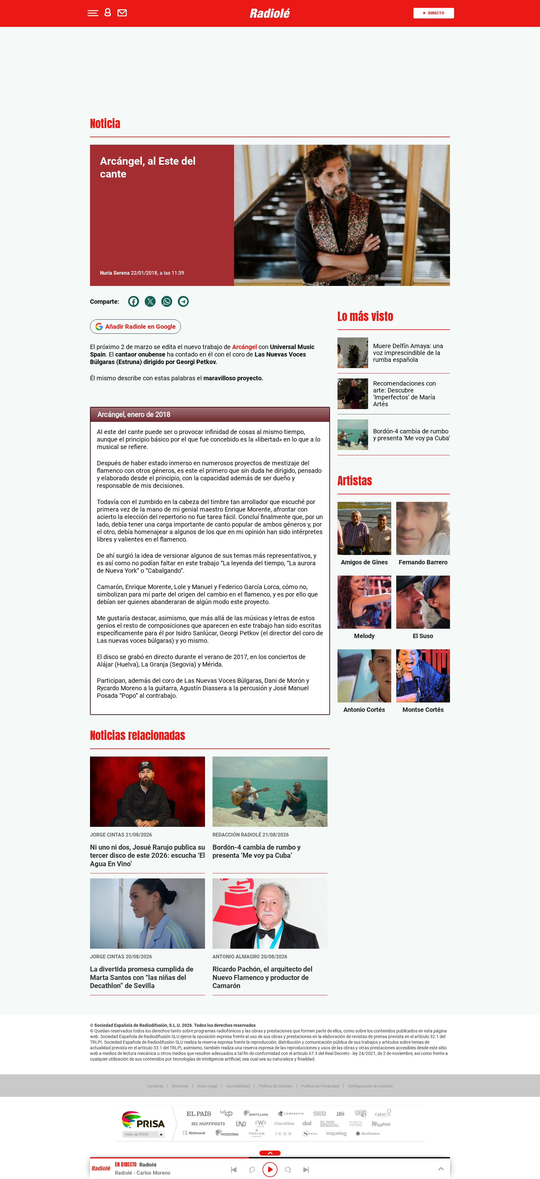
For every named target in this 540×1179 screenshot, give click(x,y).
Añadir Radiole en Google (140, 326)
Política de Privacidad (320, 1086)
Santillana (257, 1114)
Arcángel (244, 347)
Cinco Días (283, 1123)
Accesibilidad (238, 1086)
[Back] (234, 1169)
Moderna (225, 1133)
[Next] (305, 1169)
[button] (92, 13)
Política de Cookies (275, 1086)
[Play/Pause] (270, 1169)
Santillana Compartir (291, 1114)
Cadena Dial (307, 1123)
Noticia (105, 123)
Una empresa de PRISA (143, 1119)
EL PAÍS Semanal (330, 1123)
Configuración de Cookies (370, 1086)
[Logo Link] (270, 13)
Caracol (381, 1114)
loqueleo (337, 1133)
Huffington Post (207, 1123)
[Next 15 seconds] (288, 1169)
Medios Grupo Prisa (143, 1134)
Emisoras (180, 1086)
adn (358, 1114)
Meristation (367, 1133)
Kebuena (375, 1123)
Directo (436, 13)
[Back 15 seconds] (251, 1169)
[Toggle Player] (440, 1169)
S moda (309, 1133)
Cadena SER (317, 1114)
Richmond (194, 1133)
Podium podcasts (256, 1133)
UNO (241, 1123)
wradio (260, 1123)
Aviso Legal (207, 1086)
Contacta (155, 1086)
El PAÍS (198, 1114)
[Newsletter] (123, 13)
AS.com (337, 1114)
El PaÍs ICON (283, 1133)
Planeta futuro (353, 1123)
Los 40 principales (228, 1114)
